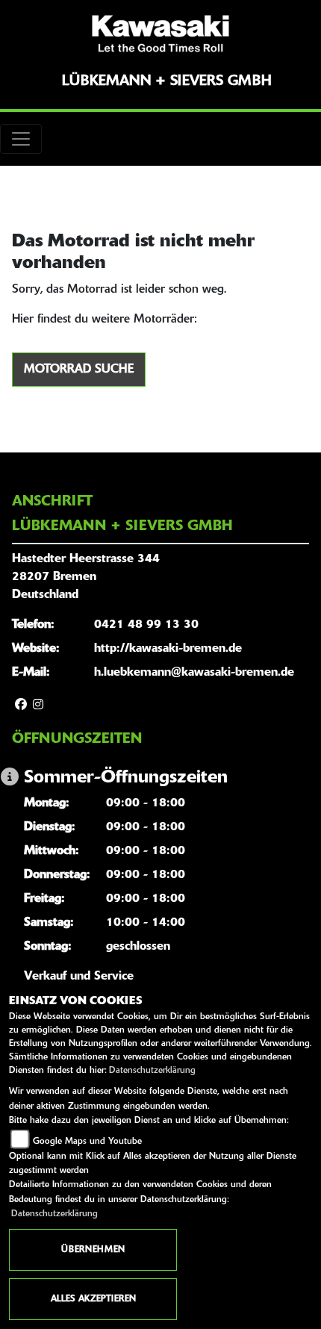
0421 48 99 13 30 (146, 625)
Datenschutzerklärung (152, 1070)
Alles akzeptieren (93, 1299)
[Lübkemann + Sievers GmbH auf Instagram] (38, 706)
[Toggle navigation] (21, 139)
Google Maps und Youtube (87, 1141)
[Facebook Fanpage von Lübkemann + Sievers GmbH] (21, 706)
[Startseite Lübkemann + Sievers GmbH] (160, 34)
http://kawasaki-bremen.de (168, 649)
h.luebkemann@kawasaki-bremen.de (194, 673)
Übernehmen (93, 1249)
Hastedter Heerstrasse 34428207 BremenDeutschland (86, 577)
